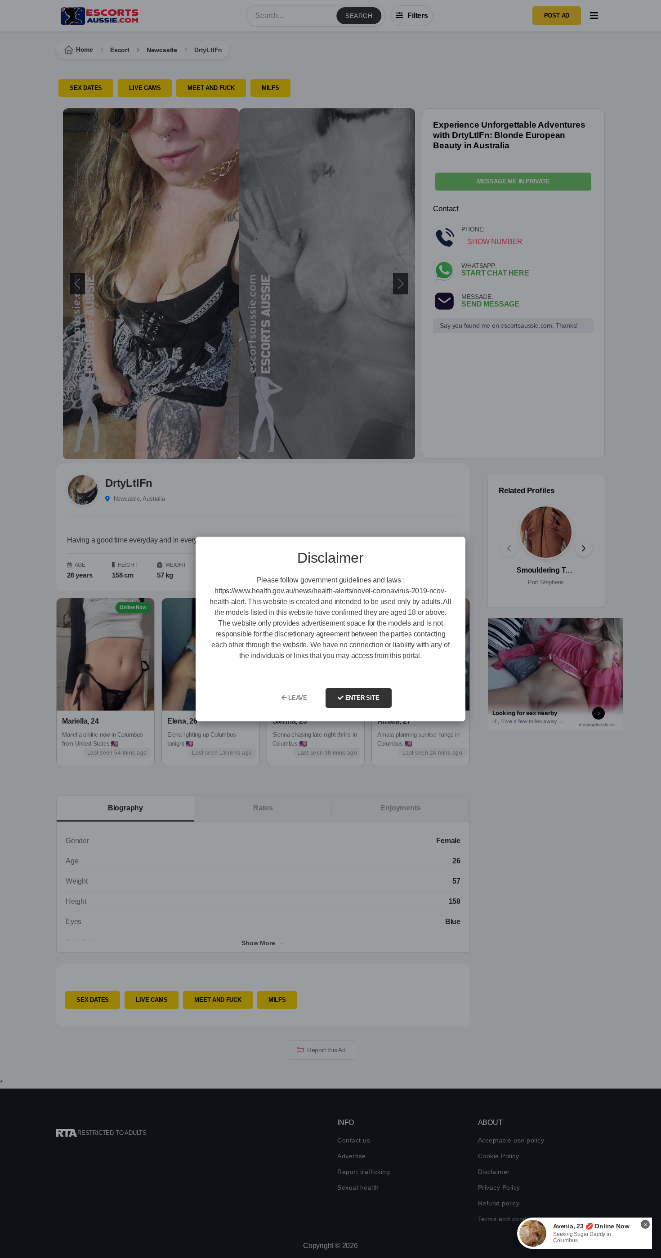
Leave (296, 697)
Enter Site (362, 697)
